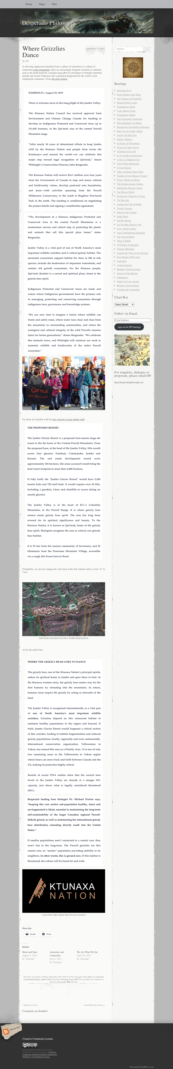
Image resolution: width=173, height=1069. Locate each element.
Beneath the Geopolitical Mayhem (133, 127)
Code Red (121, 261)
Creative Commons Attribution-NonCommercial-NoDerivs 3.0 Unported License (39, 1054)
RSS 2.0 (70, 981)
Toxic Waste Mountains (128, 163)
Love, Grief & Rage (126, 228)
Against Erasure (124, 265)
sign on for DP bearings (129, 327)
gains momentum (41, 69)
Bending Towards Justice (129, 269)
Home (29, 4)
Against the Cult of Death (129, 204)
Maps (42, 4)
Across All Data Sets (127, 135)
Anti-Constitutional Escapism (131, 232)
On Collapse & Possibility (129, 98)
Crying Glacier (124, 167)
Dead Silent (122, 216)
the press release (59, 78)
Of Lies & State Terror (128, 147)
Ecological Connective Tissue (131, 196)
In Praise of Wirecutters (128, 143)
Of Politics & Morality (128, 244)
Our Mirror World (125, 192)
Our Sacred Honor (125, 236)
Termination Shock (126, 106)
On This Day (123, 200)
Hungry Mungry (124, 139)
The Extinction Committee (129, 119)
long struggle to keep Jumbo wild (68, 419)
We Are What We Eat (87, 952)
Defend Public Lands (127, 102)
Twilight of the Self (126, 151)
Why (54, 4)
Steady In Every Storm (128, 281)
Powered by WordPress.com (142, 1066)
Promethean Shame (126, 114)
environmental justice (32, 979)
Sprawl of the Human (127, 273)
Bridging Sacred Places (128, 285)
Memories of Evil (30, 1005)
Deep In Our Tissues (127, 212)
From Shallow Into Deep (129, 94)
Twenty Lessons (124, 208)
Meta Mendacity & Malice (129, 123)
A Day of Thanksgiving (128, 159)
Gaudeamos (122, 277)
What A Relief (124, 240)
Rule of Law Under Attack (129, 131)
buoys (71, 979)
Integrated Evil (124, 90)
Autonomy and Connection (57, 953)
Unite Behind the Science (94, 1005)
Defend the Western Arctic (129, 188)
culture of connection (95, 976)
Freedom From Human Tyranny (132, 175)
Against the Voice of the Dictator (133, 253)
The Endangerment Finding (130, 184)
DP (27, 61)
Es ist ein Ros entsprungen (129, 155)
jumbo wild (45, 979)
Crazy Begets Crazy (126, 110)
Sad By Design (124, 220)
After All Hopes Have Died (130, 171)
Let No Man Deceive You (129, 224)
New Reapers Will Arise (128, 257)
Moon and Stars (29, 952)
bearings (65, 979)
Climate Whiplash (125, 248)
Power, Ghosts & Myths (128, 179)
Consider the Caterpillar (128, 289)
